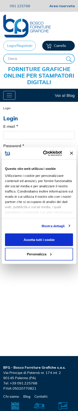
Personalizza (36, 254)
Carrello (59, 45)
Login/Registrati (19, 45)
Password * (13, 145)
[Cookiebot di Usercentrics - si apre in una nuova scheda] (45, 153)
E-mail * (10, 126)
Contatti (40, 396)
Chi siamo (11, 396)
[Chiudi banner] (71, 153)
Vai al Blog (65, 95)
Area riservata (62, 6)
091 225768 (20, 6)
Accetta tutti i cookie (39, 240)
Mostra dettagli (53, 226)
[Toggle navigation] (9, 95)
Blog (26, 396)
